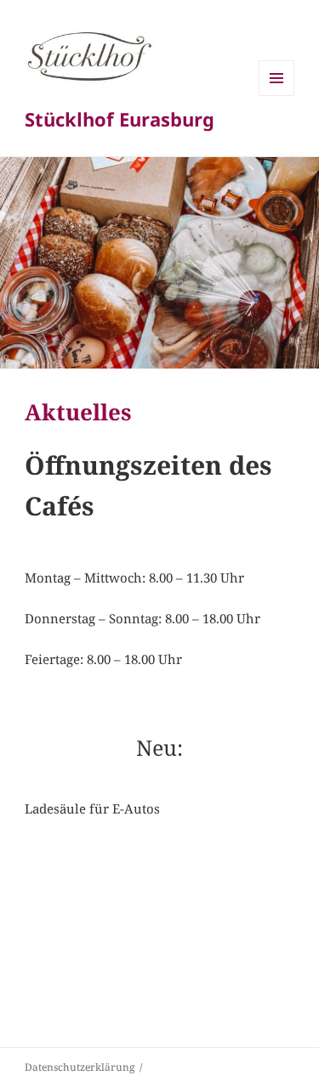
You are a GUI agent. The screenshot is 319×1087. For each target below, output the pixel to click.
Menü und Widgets (276, 95)
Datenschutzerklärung (79, 1067)
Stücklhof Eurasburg (119, 119)
